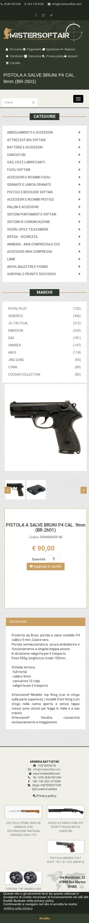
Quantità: (39, 559)
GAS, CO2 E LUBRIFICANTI (26, 162)
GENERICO (44, 316)
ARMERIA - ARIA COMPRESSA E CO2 (33, 244)
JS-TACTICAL (44, 323)
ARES (44, 352)
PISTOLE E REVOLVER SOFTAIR (30, 192)
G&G (44, 338)
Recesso (69, 49)
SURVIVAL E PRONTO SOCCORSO (31, 274)
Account (72, 56)
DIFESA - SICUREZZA (22, 237)
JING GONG (44, 360)
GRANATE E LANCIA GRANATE (29, 184)
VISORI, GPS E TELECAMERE (27, 229)
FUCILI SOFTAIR (18, 170)
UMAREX (44, 345)
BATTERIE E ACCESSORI (25, 147)
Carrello (14, 63)
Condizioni (16, 56)
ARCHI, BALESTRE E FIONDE (27, 267)
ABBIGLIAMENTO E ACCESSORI (30, 132)
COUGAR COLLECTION (44, 374)
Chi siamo (15, 49)
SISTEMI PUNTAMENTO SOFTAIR (31, 214)
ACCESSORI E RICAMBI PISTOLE (30, 199)
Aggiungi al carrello (47, 566)
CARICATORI (16, 155)
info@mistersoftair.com (65, 4)
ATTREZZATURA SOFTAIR (26, 140)
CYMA (44, 367)
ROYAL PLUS (44, 308)
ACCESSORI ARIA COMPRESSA (29, 251)
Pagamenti (33, 49)
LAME (11, 259)
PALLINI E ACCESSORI (23, 207)
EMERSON (44, 330)
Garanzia (34, 56)
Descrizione (18, 621)
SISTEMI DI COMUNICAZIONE (28, 222)
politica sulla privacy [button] (18, 908)
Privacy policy (54, 56)
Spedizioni (53, 49)
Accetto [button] (44, 918)
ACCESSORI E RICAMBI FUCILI (28, 177)
